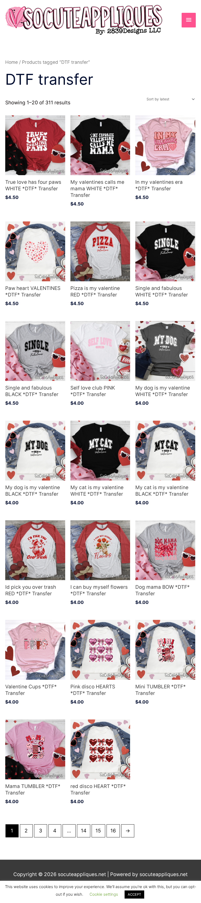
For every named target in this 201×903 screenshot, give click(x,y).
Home (11, 62)
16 (113, 831)
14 (83, 831)
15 (98, 831)
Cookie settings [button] (104, 894)
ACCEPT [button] (134, 894)
